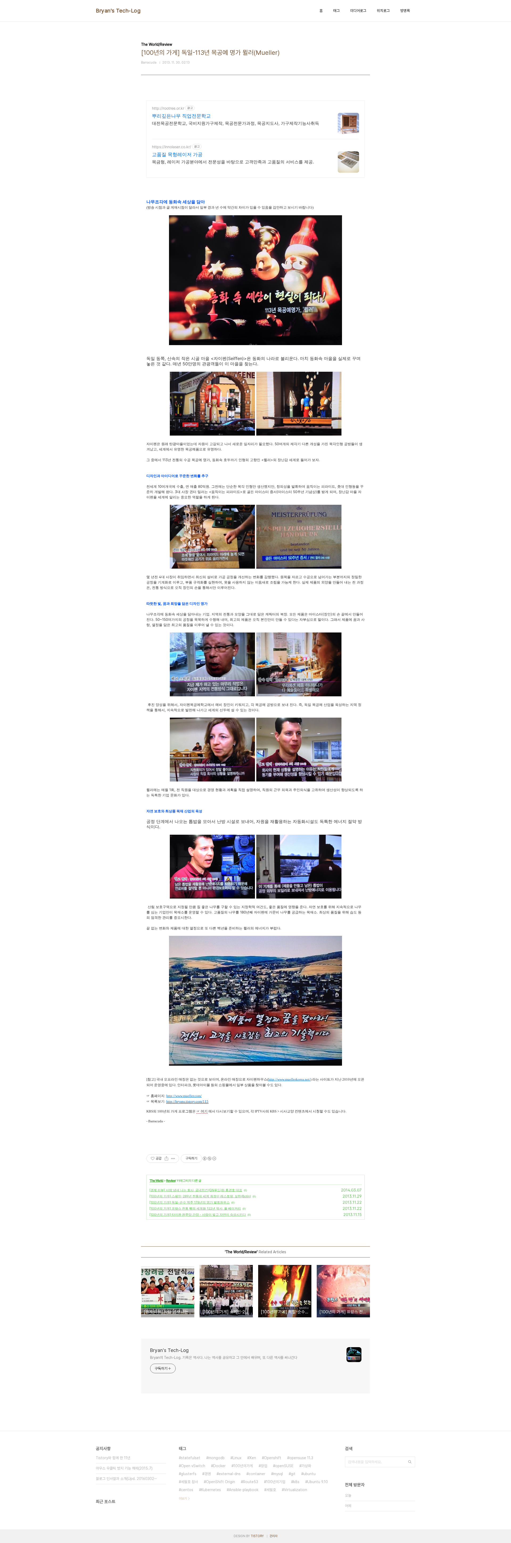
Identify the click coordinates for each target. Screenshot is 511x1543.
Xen (252, 1458)
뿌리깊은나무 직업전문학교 (181, 116)
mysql (278, 1474)
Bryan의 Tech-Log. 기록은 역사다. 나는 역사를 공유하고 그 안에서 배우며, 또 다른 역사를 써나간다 (223, 1357)
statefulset (190, 1458)
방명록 (405, 11)
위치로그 (383, 11)
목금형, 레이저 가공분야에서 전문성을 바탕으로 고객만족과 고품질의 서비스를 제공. (233, 161)
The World (156, 1180)
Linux (237, 1458)
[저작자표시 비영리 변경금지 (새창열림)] (209, 1158)
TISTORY (257, 1536)
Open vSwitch (193, 1466)
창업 (264, 1466)
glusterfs (188, 1474)
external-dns (230, 1474)
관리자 (274, 1536)
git (293, 1474)
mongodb (216, 1458)
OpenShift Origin (220, 1482)
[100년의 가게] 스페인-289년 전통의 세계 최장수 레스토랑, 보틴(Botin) (200, 1196)
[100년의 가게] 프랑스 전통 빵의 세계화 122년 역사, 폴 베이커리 (195, 1208)
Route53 (250, 1482)
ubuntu (309, 1474)
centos (187, 1490)
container (257, 1474)
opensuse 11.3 (301, 1458)
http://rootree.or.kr (168, 108)
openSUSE (284, 1466)
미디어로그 (358, 11)
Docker (219, 1466)
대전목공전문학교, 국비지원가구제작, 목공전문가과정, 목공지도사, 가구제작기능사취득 (235, 123)
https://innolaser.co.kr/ (171, 146)
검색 (410, 1462)
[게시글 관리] (173, 1159)
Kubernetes (211, 1490)
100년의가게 (243, 1466)
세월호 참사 (189, 1482)
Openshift (272, 1458)
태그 (336, 11)
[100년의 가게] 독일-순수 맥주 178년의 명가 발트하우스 (189, 1202)
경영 (207, 1474)
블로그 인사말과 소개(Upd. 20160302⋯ (126, 1478)
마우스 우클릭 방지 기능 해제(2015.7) (124, 1468)
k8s (296, 1482)
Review (171, 1180)
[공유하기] (166, 1159)
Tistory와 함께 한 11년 (113, 1458)
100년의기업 (275, 1482)
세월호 (271, 1490)
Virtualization (295, 1490)
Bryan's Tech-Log (118, 10)
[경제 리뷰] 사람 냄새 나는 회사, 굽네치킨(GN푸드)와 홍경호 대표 (195, 1190)
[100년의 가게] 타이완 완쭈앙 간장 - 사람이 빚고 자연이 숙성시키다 (197, 1215)
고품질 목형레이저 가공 (177, 154)
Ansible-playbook (243, 1490)
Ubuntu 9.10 (317, 1482)
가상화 (306, 1466)
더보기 (183, 1498)
